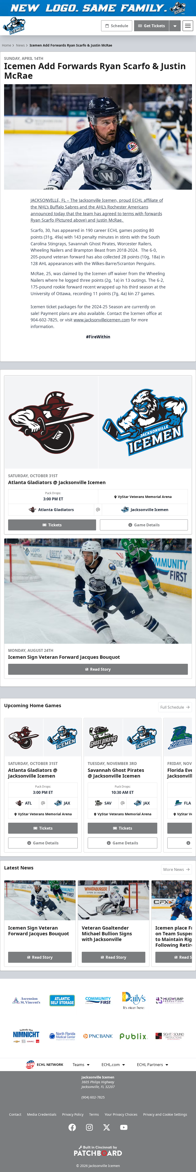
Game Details (147, 525)
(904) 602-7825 (93, 1097)
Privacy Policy (72, 1114)
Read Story (100, 669)
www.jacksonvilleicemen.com (102, 320)
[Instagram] (89, 1127)
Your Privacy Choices (121, 1114)
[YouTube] (124, 1127)
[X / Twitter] (106, 1127)
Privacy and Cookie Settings (165, 1114)
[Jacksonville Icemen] (14, 26)
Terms (94, 1114)
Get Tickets (154, 25)
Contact (15, 1114)
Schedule (119, 25)
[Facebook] (72, 1127)
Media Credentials (41, 1114)
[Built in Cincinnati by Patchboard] (98, 1151)
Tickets (55, 525)
